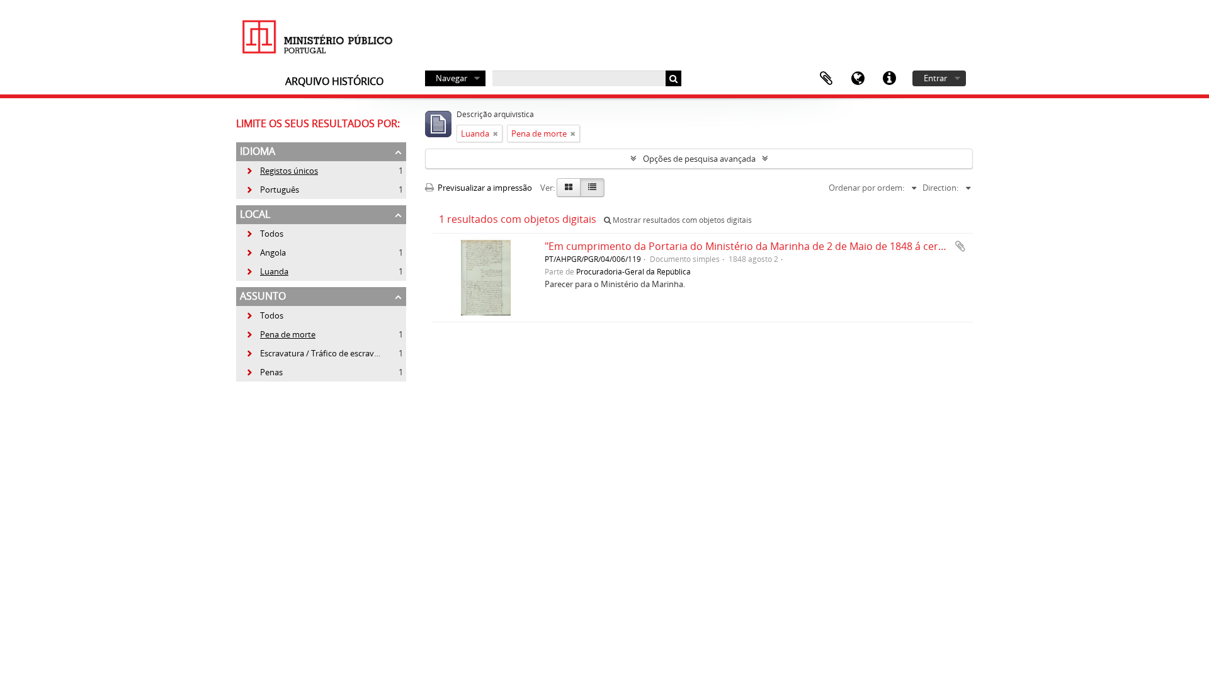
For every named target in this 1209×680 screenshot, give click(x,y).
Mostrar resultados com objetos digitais (681, 220)
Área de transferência (826, 78)
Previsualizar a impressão (484, 187)
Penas (264, 372)
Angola (266, 252)
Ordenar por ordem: (866, 187)
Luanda (267, 271)
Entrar (935, 78)
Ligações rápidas (889, 78)
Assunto (263, 296)
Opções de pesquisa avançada (699, 158)
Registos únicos (282, 170)
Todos (271, 233)
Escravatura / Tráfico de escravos (314, 353)
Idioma (857, 78)
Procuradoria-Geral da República (633, 271)
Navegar (451, 78)
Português (272, 189)
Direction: (940, 187)
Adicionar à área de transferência (960, 246)
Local (255, 214)
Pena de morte (280, 334)
